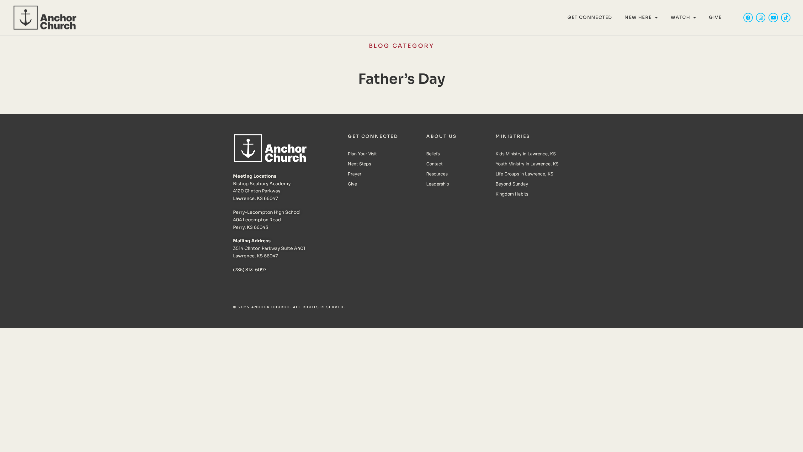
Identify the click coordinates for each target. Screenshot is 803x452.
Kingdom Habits (512, 193)
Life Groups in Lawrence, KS (524, 173)
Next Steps (359, 163)
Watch (680, 17)
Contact (434, 163)
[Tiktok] (785, 17)
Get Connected (589, 17)
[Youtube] (773, 17)
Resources (437, 173)
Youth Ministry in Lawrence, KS (527, 163)
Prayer (354, 173)
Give (715, 17)
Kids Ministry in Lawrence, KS (526, 153)
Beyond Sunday (512, 183)
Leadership (437, 183)
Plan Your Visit (362, 153)
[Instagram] (760, 17)
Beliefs (433, 153)
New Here (638, 17)
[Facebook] (748, 17)
